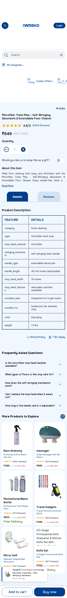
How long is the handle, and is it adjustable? (30, 405)
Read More (7, 185)
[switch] (60, 160)
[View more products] (62, 416)
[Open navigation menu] (5, 25)
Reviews (48, 197)
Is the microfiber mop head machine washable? (25, 364)
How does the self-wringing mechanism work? (27, 384)
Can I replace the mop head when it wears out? (29, 396)
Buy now (49, 592)
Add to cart (17, 592)
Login (59, 25)
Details (17, 197)
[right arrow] (63, 81)
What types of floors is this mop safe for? (29, 374)
